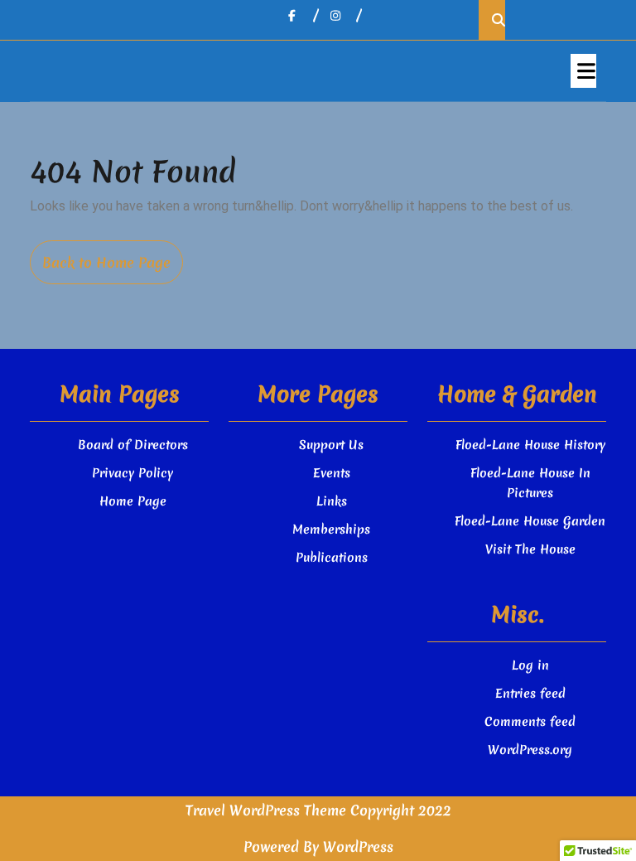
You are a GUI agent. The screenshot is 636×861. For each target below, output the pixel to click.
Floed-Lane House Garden (530, 521)
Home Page (132, 501)
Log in (530, 665)
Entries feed (530, 693)
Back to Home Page (112, 268)
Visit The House (530, 549)
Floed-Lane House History (530, 445)
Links (331, 501)
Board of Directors (133, 445)
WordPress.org (530, 750)
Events (331, 473)
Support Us (331, 445)
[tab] (583, 71)
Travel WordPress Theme (266, 810)
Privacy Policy (132, 473)
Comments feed (530, 721)
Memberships (331, 529)
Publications (332, 557)
